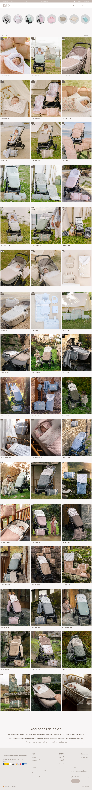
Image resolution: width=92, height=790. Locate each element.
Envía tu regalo (61, 760)
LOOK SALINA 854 (5, 330)
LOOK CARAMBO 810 (6, 457)
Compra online (61, 753)
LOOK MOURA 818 (36, 542)
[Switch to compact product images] (6, 35)
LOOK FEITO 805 (66, 372)
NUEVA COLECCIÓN (22, 5)
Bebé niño (38, 5)
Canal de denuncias (84, 759)
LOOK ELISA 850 (4, 287)
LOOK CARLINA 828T (67, 627)
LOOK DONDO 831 (66, 669)
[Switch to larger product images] (2, 35)
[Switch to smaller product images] (4, 35)
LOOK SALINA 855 (36, 330)
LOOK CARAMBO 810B (37, 457)
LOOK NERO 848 (66, 245)
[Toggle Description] (46, 745)
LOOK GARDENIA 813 (67, 118)
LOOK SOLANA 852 (36, 287)
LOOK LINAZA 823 (36, 160)
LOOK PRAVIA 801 (5, 75)
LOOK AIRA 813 (4, 499)
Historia (33, 754)
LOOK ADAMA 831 (66, 203)
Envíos (60, 757)
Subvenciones (34, 760)
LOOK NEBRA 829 (5, 669)
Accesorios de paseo (64, 5)
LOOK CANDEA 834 (66, 712)
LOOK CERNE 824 (36, 584)
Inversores (34, 757)
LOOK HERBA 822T (5, 584)
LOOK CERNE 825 (66, 584)
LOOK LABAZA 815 (36, 499)
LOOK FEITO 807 (35, 415)
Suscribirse (75, 781)
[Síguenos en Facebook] (32, 776)
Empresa (33, 753)
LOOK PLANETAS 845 (36, 245)
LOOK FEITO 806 (5, 415)
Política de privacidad (85, 754)
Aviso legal (83, 756)
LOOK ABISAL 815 (5, 160)
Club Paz (60, 754)
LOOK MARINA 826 (66, 160)
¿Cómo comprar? (62, 756)
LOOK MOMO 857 (66, 330)
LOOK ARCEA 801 (5, 372)
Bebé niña (31, 5)
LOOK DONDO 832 (5, 712)
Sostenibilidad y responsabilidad (38, 759)
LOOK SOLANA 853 (66, 287)
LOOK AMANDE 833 (5, 245)
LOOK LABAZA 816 (66, 499)
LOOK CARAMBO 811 (67, 457)
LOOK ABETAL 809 (66, 415)
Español (12, 1)
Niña (44, 5)
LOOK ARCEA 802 (36, 372)
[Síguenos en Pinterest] (42, 776)
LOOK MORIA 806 (66, 75)
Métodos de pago (62, 761)
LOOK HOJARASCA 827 (6, 203)
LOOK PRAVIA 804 (36, 75)
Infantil (55, 5)
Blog (33, 761)
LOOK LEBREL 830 (36, 669)
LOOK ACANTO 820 (66, 542)
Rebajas (73, 5)
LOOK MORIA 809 (5, 118)
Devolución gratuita (62, 759)
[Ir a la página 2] (50, 718)
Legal (82, 753)
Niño (49, 5)
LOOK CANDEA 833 (36, 712)
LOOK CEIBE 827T (36, 627)
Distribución (34, 756)
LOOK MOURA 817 (5, 542)
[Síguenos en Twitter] (36, 776)
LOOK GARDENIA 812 (37, 118)
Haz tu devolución (62, 763)
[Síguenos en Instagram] (39, 776)
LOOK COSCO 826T (5, 627)
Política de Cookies (84, 757)
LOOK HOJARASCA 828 (37, 203)
